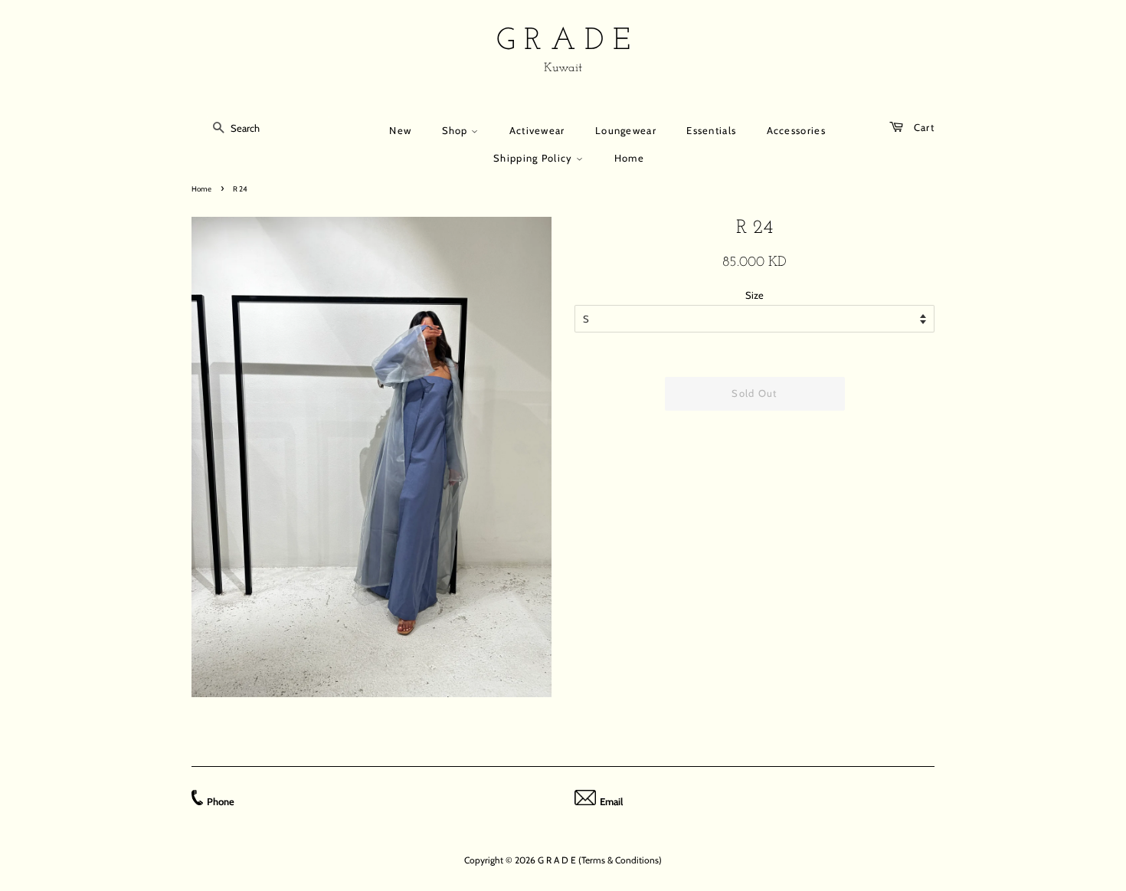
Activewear (537, 130)
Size (754, 295)
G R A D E (563, 41)
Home (629, 158)
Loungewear (625, 130)
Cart (923, 127)
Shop (457, 130)
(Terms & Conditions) (620, 860)
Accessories (796, 130)
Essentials (711, 130)
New (400, 130)
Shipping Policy (534, 158)
